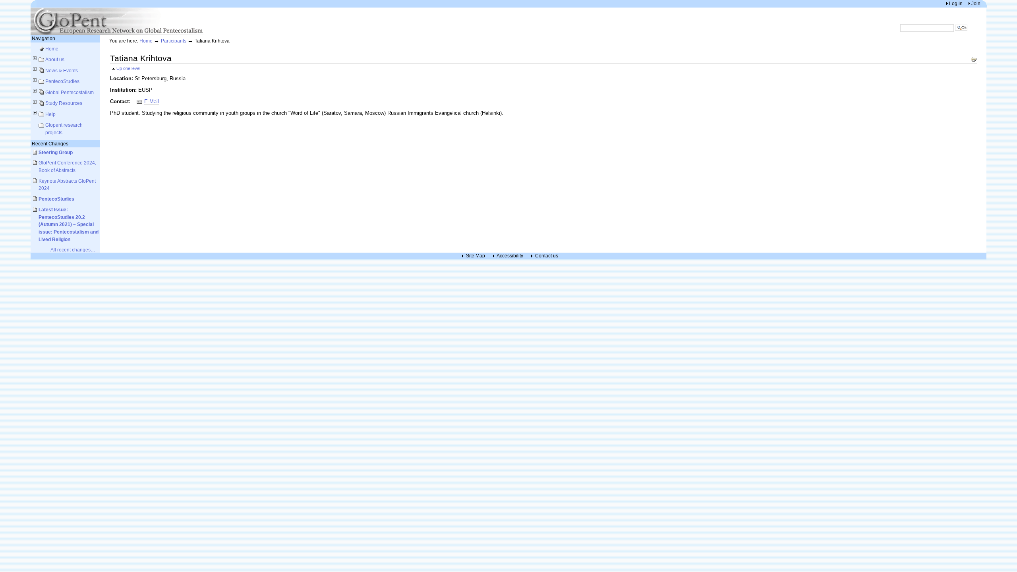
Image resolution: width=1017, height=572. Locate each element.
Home (51, 48)
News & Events (61, 70)
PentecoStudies (62, 81)
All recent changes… (72, 249)
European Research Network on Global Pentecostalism (118, 21)
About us (54, 59)
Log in (956, 3)
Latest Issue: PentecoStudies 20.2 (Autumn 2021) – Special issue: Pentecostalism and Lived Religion (69, 224)
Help (50, 114)
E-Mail (151, 101)
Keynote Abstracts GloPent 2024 (67, 184)
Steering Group (56, 152)
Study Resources (63, 103)
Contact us (546, 256)
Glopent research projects (64, 128)
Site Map (475, 256)
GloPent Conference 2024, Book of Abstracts (67, 166)
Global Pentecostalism (69, 92)
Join (975, 3)
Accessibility (510, 256)
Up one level (128, 68)
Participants (173, 40)
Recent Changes (50, 143)
